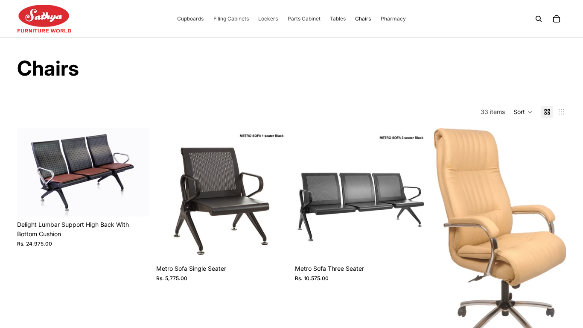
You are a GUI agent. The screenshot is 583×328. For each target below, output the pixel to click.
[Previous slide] (169, 194)
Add (143, 203)
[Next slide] (275, 194)
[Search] (538, 18)
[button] (523, 111)
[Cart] (556, 18)
